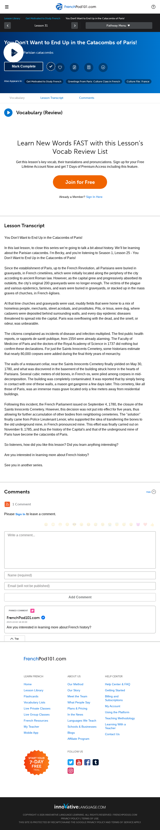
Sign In (20, 514)
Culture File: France (138, 81)
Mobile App (31, 732)
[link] (7, 25)
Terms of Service (122, 822)
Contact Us (112, 734)
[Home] (76, 9)
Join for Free (80, 182)
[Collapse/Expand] (80, 492)
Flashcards (31, 696)
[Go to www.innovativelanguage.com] (80, 806)
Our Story (74, 690)
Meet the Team (77, 696)
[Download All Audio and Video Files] (103, 67)
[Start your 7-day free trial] (36, 763)
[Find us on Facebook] (87, 762)
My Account (112, 706)
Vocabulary (17, 98)
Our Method (75, 684)
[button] (153, 6)
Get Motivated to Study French (43, 18)
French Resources (36, 720)
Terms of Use (90, 818)
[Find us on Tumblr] (95, 762)
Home (28, 684)
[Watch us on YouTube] (79, 762)
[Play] (8, 112)
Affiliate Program (78, 738)
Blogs (71, 732)
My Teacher (31, 726)
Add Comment (80, 597)
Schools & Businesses (82, 726)
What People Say (79, 702)
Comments (86, 98)
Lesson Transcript (51, 98)
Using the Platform (117, 712)
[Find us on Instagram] (71, 770)
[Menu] (6, 6)
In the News (75, 714)
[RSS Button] (7, 504)
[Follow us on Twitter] (71, 762)
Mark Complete (24, 66)
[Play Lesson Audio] (14, 52)
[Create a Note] (74, 67)
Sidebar (119, 25)
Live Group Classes (37, 714)
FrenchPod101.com (125, 814)
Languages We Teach (82, 720)
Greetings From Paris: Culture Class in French (94, 81)
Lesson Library (12, 18)
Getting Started (115, 690)
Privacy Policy (70, 818)
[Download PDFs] (88, 67)
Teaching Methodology (120, 718)
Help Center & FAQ (117, 684)
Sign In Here (94, 196)
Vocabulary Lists (34, 702)
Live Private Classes (37, 708)
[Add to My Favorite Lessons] (60, 67)
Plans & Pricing (77, 708)
